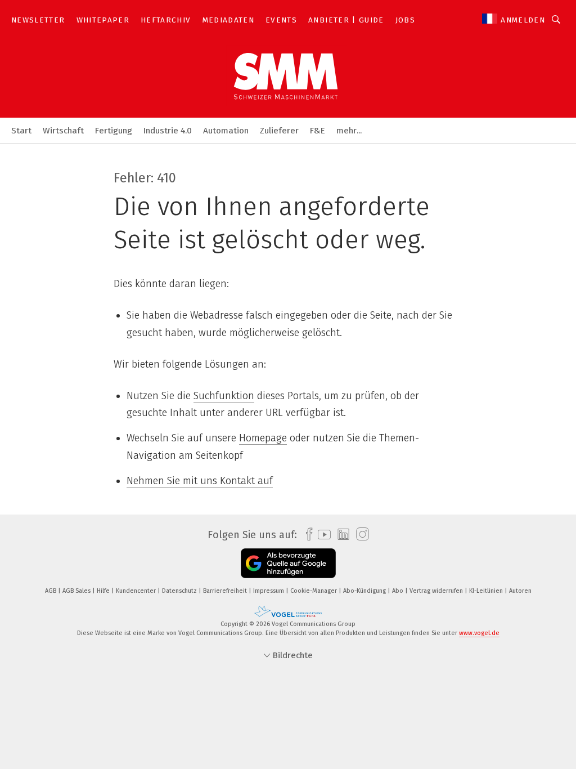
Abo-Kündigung (365, 590)
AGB (51, 590)
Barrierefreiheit (226, 590)
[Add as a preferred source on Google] (288, 563)
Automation (226, 131)
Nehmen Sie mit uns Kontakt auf (200, 481)
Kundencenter (137, 590)
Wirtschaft (63, 131)
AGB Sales (77, 590)
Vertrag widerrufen (437, 590)
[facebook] (306, 534)
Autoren (520, 590)
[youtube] (321, 534)
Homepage (263, 438)
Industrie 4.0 (167, 131)
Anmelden (523, 20)
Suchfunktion (224, 396)
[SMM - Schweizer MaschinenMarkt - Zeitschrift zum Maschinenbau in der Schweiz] (21, 130)
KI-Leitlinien (487, 590)
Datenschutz (180, 590)
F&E (317, 131)
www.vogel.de (479, 633)
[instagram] (359, 534)
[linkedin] (340, 534)
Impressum (269, 590)
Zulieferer (279, 131)
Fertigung (113, 131)
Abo (398, 590)
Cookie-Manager (314, 590)
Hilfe (104, 590)
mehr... (349, 131)
